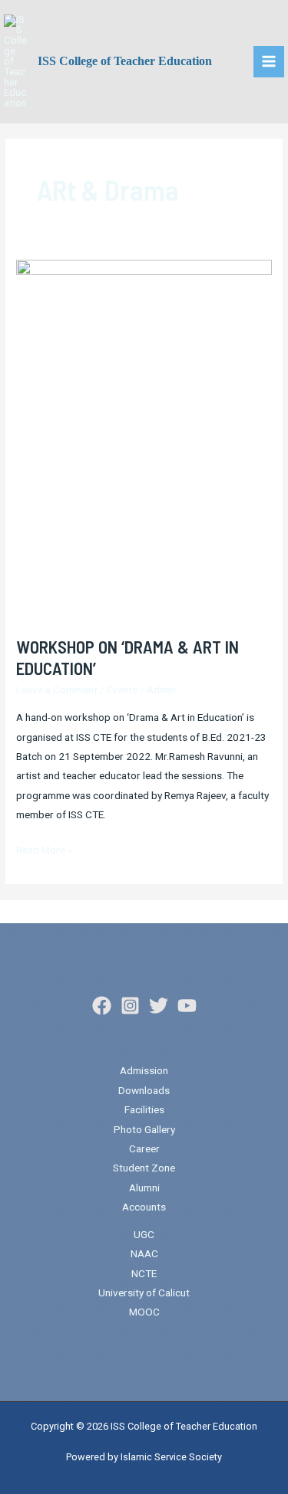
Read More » (44, 848)
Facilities (144, 1109)
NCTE (144, 1273)
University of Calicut (144, 1292)
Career (144, 1148)
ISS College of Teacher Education (125, 61)
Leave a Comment (57, 689)
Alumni (144, 1187)
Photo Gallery (144, 1129)
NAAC (144, 1253)
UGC (144, 1234)
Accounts (144, 1207)
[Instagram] (130, 1005)
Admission (144, 1070)
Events (122, 689)
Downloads (144, 1090)
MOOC (144, 1312)
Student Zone (144, 1167)
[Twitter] (158, 1005)
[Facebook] (101, 1005)
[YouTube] (187, 1005)
